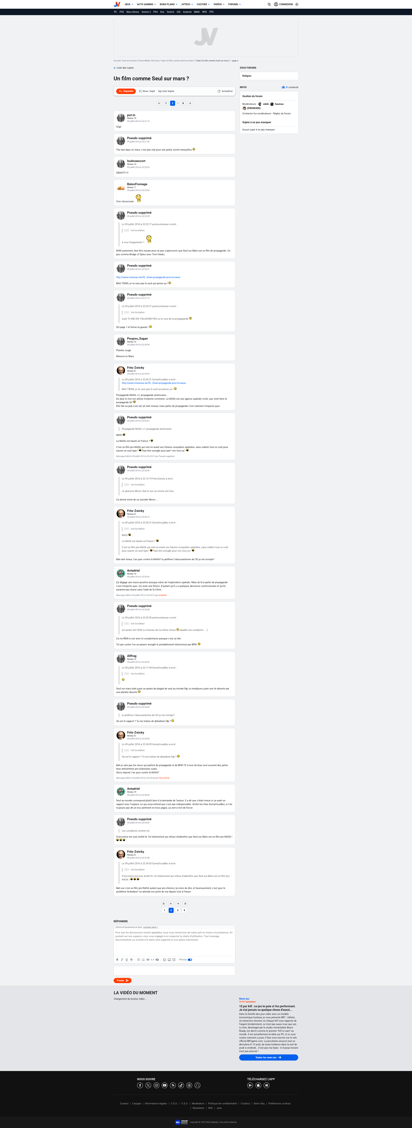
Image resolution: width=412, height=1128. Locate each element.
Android (187, 11)
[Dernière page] (185, 903)
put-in (131, 115)
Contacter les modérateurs (256, 113)
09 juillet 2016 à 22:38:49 (138, 795)
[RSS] (173, 1085)
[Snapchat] (197, 1085)
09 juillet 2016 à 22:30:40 (138, 470)
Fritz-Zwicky (135, 368)
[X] (148, 1085)
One (162, 11)
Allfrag (131, 656)
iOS (178, 11)
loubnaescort (136, 161)
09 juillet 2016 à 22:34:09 (138, 707)
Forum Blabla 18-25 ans (148, 60)
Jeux (127, 4)
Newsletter (198, 1108)
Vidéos (218, 4)
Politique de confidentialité (222, 1103)
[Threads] (189, 1085)
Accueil (117, 60)
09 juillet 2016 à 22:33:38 (138, 609)
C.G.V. (185, 1103)
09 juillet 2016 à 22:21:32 (138, 141)
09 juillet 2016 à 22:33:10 (138, 517)
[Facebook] (140, 1085)
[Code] (152, 960)
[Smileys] (164, 960)
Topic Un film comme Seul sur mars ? (178, 60)
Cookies (245, 1103)
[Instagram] (156, 1085)
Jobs (219, 1108)
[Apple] (258, 1085)
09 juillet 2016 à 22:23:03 (138, 190)
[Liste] (138, 960)
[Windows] (266, 1085)
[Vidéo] (174, 960)
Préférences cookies (279, 1103)
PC (115, 11)
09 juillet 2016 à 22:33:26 (138, 576)
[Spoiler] (157, 960)
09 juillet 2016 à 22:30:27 (138, 421)
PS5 (122, 11)
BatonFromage (137, 184)
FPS (211, 11)
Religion (246, 75)
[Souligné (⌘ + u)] (127, 960)
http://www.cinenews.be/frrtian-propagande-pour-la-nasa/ (148, 277)
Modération (198, 1103)
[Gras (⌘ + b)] (117, 960)
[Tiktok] (181, 1085)
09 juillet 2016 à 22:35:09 (138, 738)
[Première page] (164, 903)
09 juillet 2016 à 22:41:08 (138, 858)
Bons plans (167, 4)
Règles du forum (282, 113)
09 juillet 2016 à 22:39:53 (138, 822)
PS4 (155, 11)
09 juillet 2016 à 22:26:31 (138, 269)
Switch (170, 11)
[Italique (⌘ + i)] (122, 960)
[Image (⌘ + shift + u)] (169, 960)
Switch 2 (146, 11)
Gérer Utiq (259, 1103)
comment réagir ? (150, 927)
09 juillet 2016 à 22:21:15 (138, 121)
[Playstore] (250, 1085)
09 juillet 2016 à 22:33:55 (138, 662)
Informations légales (156, 1103)
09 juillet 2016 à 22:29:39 (138, 344)
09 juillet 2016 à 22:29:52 (138, 374)
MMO (197, 11)
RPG (204, 11)
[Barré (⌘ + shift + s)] (131, 960)
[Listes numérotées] (143, 960)
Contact (124, 1103)
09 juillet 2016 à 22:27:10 (138, 298)
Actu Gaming (145, 4)
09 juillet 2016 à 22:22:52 (138, 167)
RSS (210, 1108)
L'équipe (136, 1103)
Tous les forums (129, 60)
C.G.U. (174, 1103)
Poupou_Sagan (137, 338)
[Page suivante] (178, 903)
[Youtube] (165, 1085)
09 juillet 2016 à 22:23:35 (138, 216)
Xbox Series (132, 11)
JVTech (185, 4)
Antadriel (133, 570)
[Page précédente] (171, 903)
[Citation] (148, 960)
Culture (202, 4)
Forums (233, 4)
